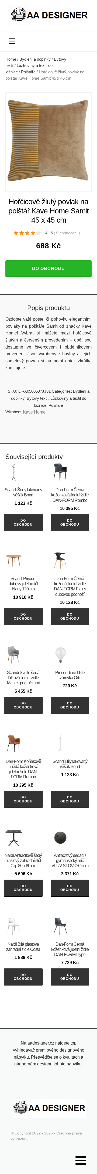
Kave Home (34, 412)
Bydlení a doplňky (35, 59)
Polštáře (28, 72)
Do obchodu (48, 268)
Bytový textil (37, 398)
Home (10, 59)
